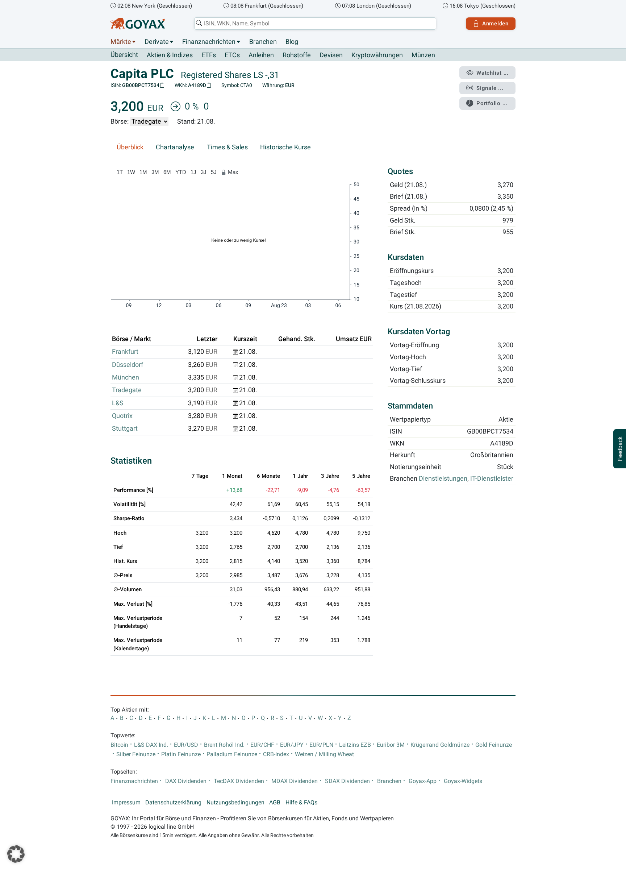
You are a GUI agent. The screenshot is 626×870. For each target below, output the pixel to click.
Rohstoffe (297, 55)
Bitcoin (119, 745)
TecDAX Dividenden (239, 781)
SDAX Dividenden (347, 781)
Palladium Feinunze (231, 754)
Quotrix (122, 415)
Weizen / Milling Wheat (324, 754)
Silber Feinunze (135, 754)
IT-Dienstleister (491, 478)
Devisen (331, 55)
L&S (118, 403)
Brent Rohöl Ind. (224, 745)
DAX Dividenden (185, 781)
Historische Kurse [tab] (285, 147)
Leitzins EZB (355, 745)
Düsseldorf (127, 364)
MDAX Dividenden (294, 781)
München (125, 377)
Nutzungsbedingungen (235, 802)
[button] (16, 854)
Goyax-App (423, 781)
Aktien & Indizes (170, 55)
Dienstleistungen (443, 478)
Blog (291, 41)
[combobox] (315, 23)
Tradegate (127, 390)
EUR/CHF (262, 745)
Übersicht (124, 54)
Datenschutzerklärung (173, 802)
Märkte (120, 41)
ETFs (208, 55)
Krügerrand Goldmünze (440, 745)
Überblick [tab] (130, 147)
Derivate (157, 41)
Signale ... (489, 88)
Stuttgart (125, 428)
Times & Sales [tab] (227, 147)
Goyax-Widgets (463, 781)
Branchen (263, 41)
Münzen (423, 55)
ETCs (232, 55)
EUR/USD (186, 745)
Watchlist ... (492, 73)
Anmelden (495, 23)
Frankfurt (125, 351)
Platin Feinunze (181, 754)
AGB (274, 802)
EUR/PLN (321, 745)
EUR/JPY (292, 745)
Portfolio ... (492, 103)
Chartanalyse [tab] (175, 147)
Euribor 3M (391, 745)
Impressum (126, 802)
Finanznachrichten (208, 41)
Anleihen (261, 55)
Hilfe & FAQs (301, 802)
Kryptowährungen (377, 55)
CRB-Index (276, 754)
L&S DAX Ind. (151, 745)
